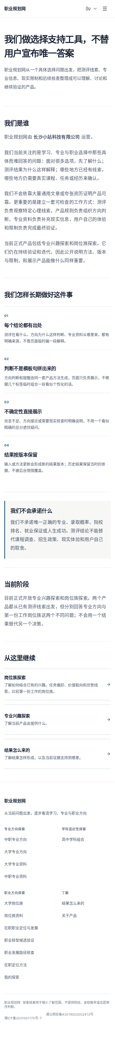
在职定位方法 (15, 964)
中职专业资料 (15, 876)
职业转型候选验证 (19, 940)
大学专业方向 (15, 851)
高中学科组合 (73, 839)
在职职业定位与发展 (21, 927)
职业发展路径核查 (19, 952)
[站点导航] (105, 8)
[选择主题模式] (91, 8)
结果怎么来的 (73, 903)
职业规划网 (15, 800)
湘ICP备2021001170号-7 (23, 1018)
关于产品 (69, 915)
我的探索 (11, 977)
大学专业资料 (15, 864)
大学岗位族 (13, 903)
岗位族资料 (13, 915)
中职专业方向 (15, 839)
